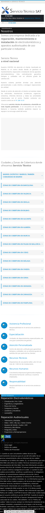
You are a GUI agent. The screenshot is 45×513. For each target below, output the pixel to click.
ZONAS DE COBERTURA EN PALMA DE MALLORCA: (21, 244)
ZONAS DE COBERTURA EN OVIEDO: (16, 269)
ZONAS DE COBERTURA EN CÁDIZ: (15, 252)
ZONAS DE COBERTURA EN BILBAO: (16, 210)
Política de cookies (10, 447)
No (9, 511)
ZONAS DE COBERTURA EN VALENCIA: (17, 194)
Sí (5, 511)
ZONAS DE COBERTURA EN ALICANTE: (17, 219)
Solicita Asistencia (7, 396)
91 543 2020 (8, 16)
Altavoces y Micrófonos (12, 427)
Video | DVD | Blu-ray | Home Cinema (17, 423)
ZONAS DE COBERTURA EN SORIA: (15, 278)
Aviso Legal (8, 445)
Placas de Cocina (10, 406)
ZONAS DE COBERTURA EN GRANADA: (17, 286)
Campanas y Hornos (11, 408)
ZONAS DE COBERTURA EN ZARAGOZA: (17, 294)
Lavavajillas (8, 413)
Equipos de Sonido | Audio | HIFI (16, 425)
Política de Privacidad (11, 450)
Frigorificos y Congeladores (13, 404)
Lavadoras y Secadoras (12, 411)
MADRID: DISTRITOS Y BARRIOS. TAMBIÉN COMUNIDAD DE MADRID (18, 175)
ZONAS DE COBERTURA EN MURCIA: (16, 236)
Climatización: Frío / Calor (13, 401)
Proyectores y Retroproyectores (15, 432)
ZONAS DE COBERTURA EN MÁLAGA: (16, 261)
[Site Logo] (3, 440)
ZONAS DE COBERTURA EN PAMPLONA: (18, 303)
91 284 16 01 (20, 100)
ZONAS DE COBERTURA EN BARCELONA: (18, 185)
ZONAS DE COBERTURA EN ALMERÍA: (17, 227)
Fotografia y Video (10, 430)
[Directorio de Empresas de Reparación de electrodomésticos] (6, 436)
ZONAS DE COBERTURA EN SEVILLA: (16, 202)
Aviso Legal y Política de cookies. (22, 511)
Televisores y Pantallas (12, 420)
